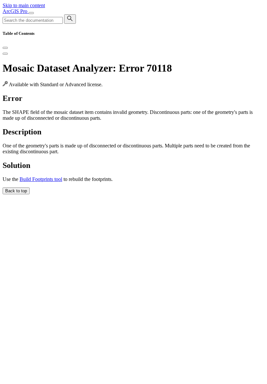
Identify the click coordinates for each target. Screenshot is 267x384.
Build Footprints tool (41, 179)
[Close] (5, 48)
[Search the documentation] (70, 19)
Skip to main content (24, 5)
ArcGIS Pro (16, 11)
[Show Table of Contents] (5, 54)
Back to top (16, 190)
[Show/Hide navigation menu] (31, 13)
